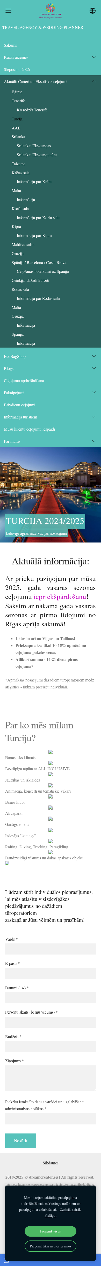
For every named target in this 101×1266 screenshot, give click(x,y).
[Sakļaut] (94, 81)
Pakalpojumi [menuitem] (14, 392)
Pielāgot (50, 1215)
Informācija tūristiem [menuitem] (20, 417)
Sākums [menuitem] (10, 45)
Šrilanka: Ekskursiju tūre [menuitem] (37, 154)
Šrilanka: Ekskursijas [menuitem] (34, 145)
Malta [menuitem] (16, 190)
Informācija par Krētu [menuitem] (34, 181)
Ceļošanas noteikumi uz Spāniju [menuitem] (43, 271)
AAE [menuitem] (16, 127)
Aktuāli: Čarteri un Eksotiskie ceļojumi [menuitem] (35, 81)
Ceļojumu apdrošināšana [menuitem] (24, 380)
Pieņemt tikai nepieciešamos (50, 1246)
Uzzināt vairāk (70, 1209)
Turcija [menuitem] (17, 118)
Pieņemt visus (50, 1231)
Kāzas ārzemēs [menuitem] (16, 57)
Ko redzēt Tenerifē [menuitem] (32, 109)
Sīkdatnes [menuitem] (51, 1162)
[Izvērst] (94, 57)
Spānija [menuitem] (18, 334)
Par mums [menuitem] (12, 441)
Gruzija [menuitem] (18, 253)
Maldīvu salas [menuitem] (23, 244)
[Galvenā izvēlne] (8, 11)
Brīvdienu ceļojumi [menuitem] (19, 404)
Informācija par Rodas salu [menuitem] (38, 298)
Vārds (11, 939)
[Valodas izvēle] (92, 11)
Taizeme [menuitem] (18, 163)
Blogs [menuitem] (8, 368)
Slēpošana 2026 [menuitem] (17, 69)
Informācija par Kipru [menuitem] (34, 235)
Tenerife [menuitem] (18, 100)
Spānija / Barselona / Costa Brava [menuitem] (39, 262)
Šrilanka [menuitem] (18, 136)
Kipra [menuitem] (16, 226)
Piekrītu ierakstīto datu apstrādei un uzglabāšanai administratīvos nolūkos (44, 1105)
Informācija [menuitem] (26, 199)
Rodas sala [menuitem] (20, 289)
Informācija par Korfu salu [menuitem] (38, 217)
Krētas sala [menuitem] (21, 172)
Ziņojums (14, 1060)
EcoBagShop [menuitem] (15, 356)
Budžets (13, 1036)
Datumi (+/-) (17, 987)
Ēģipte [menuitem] (17, 91)
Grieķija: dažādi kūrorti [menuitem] (30, 280)
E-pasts (12, 963)
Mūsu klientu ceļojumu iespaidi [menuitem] (29, 429)
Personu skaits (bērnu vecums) (31, 1012)
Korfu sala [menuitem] (20, 208)
